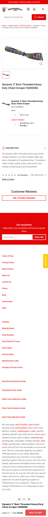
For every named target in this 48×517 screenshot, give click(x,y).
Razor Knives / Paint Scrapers (20, 26)
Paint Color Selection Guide (13, 408)
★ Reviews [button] (45, 261)
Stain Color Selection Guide (13, 417)
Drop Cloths (7, 348)
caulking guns (23, 431)
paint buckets (21, 428)
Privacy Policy (8, 262)
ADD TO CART (35, 512)
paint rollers (34, 424)
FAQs (4, 308)
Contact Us (6, 282)
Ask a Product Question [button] (24, 198)
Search (41, 17)
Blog (4, 295)
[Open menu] (43, 9)
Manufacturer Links (10, 361)
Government (7, 301)
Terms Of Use (7, 256)
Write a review (8, 179)
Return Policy (7, 269)
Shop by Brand (8, 328)
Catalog (5, 322)
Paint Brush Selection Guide (14, 381)
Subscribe (39, 237)
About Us (6, 275)
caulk (33, 431)
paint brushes (22, 424)
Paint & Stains (8, 354)
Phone (4, 288)
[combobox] (24, 17)
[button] (9, 175)
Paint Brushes (8, 335)
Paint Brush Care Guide (12, 390)
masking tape (37, 437)
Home (4, 26)
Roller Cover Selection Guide (14, 399)
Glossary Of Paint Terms (12, 367)
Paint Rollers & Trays (11, 341)
